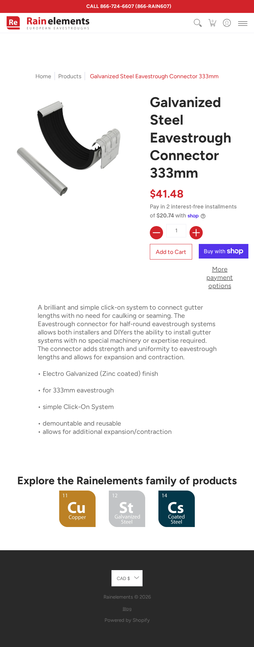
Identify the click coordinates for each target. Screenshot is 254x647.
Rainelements (118, 597)
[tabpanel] (127, 372)
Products (69, 76)
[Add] (196, 232)
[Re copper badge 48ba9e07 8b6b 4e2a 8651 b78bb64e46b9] (77, 509)
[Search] (197, 23)
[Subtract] (156, 232)
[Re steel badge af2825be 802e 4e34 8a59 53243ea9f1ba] (127, 509)
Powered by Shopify (127, 620)
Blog (127, 608)
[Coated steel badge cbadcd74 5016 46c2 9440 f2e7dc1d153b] (176, 509)
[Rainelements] (48, 23)
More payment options (219, 277)
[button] (212, 23)
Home (43, 76)
